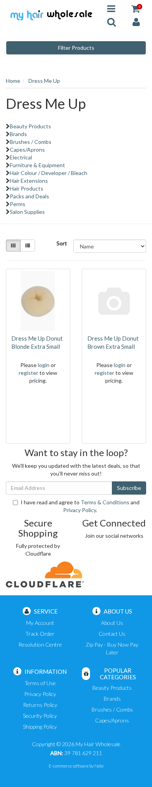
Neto (98, 765)
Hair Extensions (29, 180)
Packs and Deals (29, 196)
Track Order (40, 633)
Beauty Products (30, 126)
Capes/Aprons (27, 149)
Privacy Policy (79, 510)
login (43, 365)
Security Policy (40, 715)
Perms (17, 204)
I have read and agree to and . (80, 506)
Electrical (21, 157)
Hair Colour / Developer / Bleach (48, 173)
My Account (40, 622)
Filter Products (76, 47)
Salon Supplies (27, 211)
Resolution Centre (40, 644)
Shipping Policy (40, 726)
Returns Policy (40, 704)
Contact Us (112, 633)
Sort (62, 243)
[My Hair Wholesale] (50, 14)
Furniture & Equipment (37, 165)
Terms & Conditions (105, 502)
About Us (112, 622)
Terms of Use (40, 683)
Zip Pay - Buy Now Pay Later (112, 648)
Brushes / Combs (30, 141)
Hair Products (26, 188)
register (28, 372)
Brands (18, 134)
